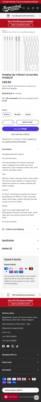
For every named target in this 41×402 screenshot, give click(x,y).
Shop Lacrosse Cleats (20, 25)
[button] (33, 8)
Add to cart (27, 122)
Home (4, 30)
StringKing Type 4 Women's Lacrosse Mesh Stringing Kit (18, 32)
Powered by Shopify (28, 397)
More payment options (20, 134)
